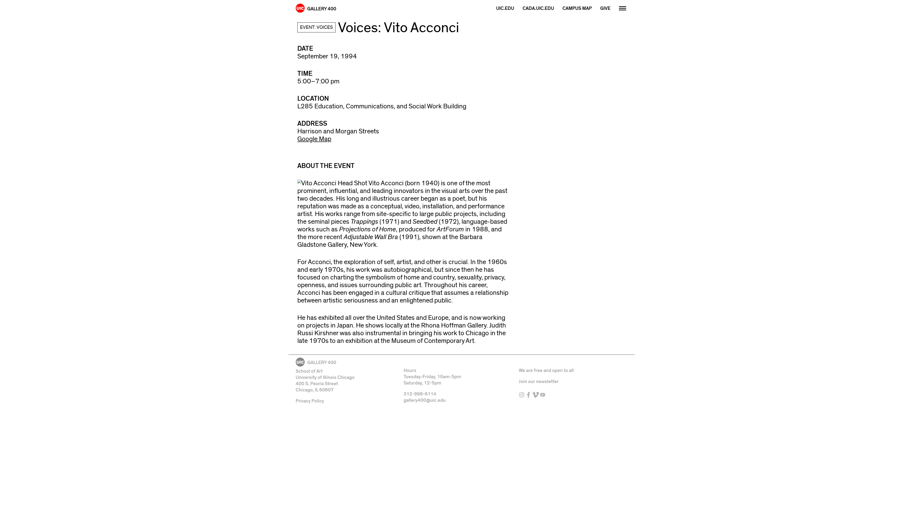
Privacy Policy (310, 401)
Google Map (314, 139)
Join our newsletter (539, 381)
